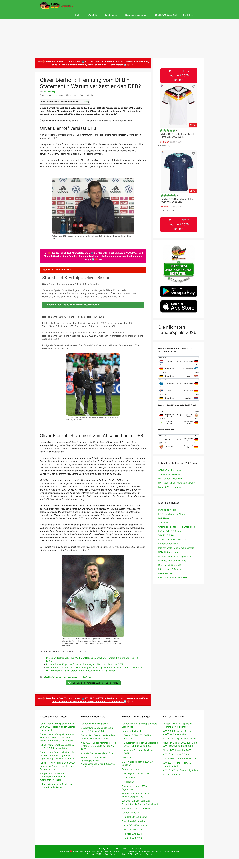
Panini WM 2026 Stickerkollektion (179, 758)
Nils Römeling (93, 851)
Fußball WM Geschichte (134, 821)
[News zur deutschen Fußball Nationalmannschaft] (57, 5)
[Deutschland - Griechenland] (178, 367)
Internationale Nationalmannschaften (176, 548)
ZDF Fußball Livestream (170, 474)
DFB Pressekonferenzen (170, 565)
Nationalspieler (165, 573)
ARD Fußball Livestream (170, 470)
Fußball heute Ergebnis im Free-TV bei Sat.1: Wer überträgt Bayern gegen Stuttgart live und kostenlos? (57, 755)
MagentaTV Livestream (170, 487)
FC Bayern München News (171, 514)
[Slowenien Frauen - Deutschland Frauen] (178, 421)
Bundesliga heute (167, 510)
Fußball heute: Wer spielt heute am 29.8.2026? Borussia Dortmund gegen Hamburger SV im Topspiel (57, 737)
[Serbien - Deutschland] (178, 389)
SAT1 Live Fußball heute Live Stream (176, 483)
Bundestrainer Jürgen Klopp (172, 560)
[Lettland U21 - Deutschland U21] (178, 438)
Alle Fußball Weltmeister (136, 825)
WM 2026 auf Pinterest (107, 854)
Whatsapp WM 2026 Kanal (137, 851)
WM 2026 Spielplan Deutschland (179, 738)
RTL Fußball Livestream (170, 478)
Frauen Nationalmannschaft (172, 539)
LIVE (77, 15)
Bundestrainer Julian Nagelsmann (175, 556)
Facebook (91, 854)
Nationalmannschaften (135, 15)
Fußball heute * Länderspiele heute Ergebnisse (62, 677)
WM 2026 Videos (171, 774)
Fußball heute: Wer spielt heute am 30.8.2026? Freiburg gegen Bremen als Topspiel (58, 726)
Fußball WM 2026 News (170, 531)
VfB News (163, 522)
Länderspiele (111, 15)
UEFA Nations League (169, 552)
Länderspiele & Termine (170, 569)
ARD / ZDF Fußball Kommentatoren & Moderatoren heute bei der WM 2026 (98, 746)
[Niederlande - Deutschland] (178, 360)
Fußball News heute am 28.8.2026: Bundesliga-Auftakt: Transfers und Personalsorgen (57, 766)
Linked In (124, 854)
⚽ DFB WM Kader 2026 (166, 15)
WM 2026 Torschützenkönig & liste (180, 770)
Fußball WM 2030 (133, 829)
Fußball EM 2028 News (135, 817)
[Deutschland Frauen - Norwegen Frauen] (178, 414)
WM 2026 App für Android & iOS (165, 851)
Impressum (106, 851)
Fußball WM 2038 (133, 838)
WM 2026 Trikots (166, 535)
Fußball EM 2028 (130, 812)
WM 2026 (92, 15)
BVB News (163, 518)
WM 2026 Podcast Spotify (141, 854)
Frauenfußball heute (168, 543)
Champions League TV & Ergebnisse (176, 527)
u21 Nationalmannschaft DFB (172, 577)
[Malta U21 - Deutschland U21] (178, 445)
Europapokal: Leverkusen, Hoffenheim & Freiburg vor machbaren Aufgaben (53, 776)
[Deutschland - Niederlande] (178, 396)
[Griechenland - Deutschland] (178, 382)
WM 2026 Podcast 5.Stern (176, 754)
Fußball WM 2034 (133, 834)
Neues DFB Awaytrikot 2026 (177, 750)
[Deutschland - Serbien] (178, 374)
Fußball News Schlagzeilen (94, 723)
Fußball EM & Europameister (136, 808)
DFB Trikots (187, 15)
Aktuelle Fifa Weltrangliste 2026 (97, 753)
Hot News (86, 677)
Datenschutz (118, 851)
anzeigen (84, 102)
